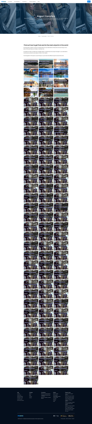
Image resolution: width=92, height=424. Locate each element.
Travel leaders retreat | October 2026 (57, 397)
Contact (18, 393)
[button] (17, 1)
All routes (66, 411)
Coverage (54, 398)
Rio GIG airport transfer (69, 407)
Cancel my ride (19, 399)
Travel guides (55, 395)
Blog (30, 395)
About (39, 1)
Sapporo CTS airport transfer (70, 405)
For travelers (10, 1)
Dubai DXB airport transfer (69, 398)
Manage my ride (20, 397)
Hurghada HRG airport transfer (69, 404)
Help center (19, 395)
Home (39, 36)
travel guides (44, 36)
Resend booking (20, 396)
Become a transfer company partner (46, 398)
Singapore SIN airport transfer (68, 400)
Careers (30, 397)
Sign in (89, 1)
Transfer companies (32, 1)
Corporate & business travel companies (45, 396)
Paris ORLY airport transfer (69, 397)
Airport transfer (55, 393)
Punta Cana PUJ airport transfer (69, 394)
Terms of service (68, 418)
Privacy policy (63, 418)
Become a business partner (45, 393)
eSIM (54, 401)
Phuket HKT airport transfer (69, 408)
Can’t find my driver (20, 400)
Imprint (73, 418)
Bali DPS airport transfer (69, 409)
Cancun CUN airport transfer (70, 402)
